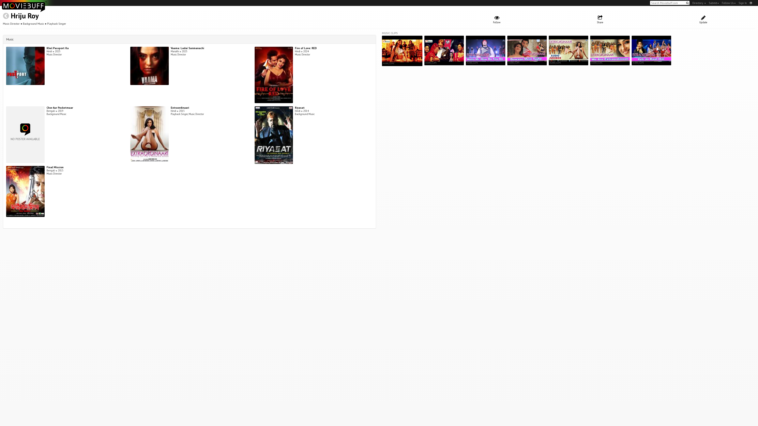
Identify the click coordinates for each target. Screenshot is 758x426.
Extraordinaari (180, 107)
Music (10, 39)
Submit (713, 3)
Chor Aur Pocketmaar (60, 107)
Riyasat (300, 107)
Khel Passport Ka (58, 48)
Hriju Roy (25, 15)
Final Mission (55, 167)
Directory (698, 3)
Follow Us (728, 3)
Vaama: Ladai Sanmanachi (187, 48)
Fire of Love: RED (306, 48)
